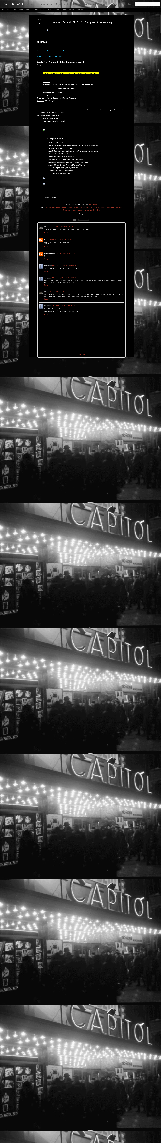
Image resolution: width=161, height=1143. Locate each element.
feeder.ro (57, 10)
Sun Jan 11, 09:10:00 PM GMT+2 (66, 253)
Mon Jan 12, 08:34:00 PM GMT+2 (63, 277)
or (94, 207)
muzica (85, 207)
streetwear (82, 210)
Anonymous (93, 204)
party (98, 207)
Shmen (46, 226)
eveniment (56, 207)
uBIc (98, 210)
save (75, 210)
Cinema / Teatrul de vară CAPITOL (38, 10)
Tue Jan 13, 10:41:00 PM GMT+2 (61, 291)
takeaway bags (49, 253)
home (15, 10)
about (21, 10)
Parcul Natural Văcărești (73, 10)
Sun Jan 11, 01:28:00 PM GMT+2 (60, 239)
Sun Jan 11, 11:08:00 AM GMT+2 (61, 226)
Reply (46, 232)
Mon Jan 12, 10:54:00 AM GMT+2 (63, 265)
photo (103, 207)
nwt (91, 207)
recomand (110, 207)
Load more (81, 354)
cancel (48, 207)
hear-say (64, 207)
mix (80, 207)
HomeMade (73, 207)
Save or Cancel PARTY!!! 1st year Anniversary (81, 22)
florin (46, 239)
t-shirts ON (91, 210)
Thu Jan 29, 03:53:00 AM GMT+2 (63, 305)
